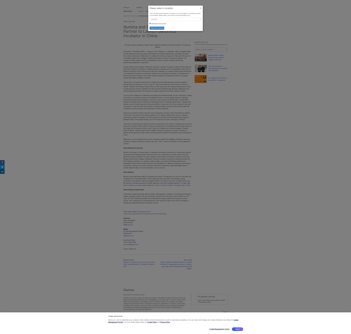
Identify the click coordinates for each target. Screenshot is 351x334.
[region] (175, 323)
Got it (238, 329)
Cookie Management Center (219, 329)
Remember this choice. (158, 24)
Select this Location (157, 28)
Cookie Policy (152, 322)
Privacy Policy (165, 322)
